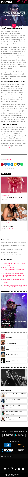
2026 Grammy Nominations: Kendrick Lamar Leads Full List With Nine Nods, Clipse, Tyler (14, 263)
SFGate (11, 148)
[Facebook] (22, 469)
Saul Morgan (6, 267)
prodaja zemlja (6, 279)
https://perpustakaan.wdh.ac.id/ (10, 262)
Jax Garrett (5, 285)
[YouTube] (5, 469)
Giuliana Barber (6, 273)
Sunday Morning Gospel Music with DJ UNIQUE (16, 393)
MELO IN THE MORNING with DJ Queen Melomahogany (15, 412)
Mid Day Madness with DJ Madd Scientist (14, 417)
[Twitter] (8, 469)
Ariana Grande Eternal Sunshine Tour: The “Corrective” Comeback (11, 225)
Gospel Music (5, 382)
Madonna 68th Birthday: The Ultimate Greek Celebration (12, 198)
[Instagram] (19, 469)
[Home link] (6, 1)
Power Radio (8, 159)
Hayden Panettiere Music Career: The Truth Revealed (12, 255)
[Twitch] (12, 469)
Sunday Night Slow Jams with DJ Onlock (14, 399)
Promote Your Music (7, 456)
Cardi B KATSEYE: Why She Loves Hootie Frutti (11, 249)
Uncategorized (13, 9)
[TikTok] (15, 469)
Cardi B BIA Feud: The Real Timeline (9, 252)
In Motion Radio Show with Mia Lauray (14, 405)
